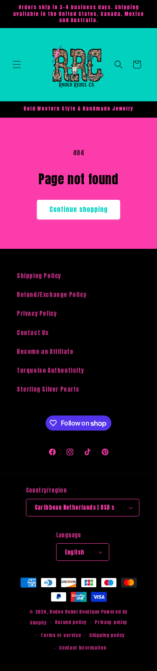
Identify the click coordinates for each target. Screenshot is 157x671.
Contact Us (33, 332)
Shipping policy (107, 635)
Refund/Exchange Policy (51, 294)
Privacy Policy (37, 313)
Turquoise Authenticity (50, 370)
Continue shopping (78, 209)
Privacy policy (111, 622)
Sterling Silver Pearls (48, 389)
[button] (17, 64)
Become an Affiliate (45, 351)
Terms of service (61, 635)
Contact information (82, 647)
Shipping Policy (39, 275)
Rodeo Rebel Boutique (74, 611)
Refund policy (70, 622)
